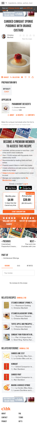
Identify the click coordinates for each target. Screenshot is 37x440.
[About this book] (5, 103)
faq (20, 413)
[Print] (22, 77)
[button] (6, 3)
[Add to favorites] (25, 77)
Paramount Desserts (21, 104)
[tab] (7, 265)
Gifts (20, 421)
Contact (4, 417)
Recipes (20, 115)
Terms (21, 417)
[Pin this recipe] (29, 77)
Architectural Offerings (11, 258)
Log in (25, 184)
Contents (31, 115)
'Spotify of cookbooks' (27, 221)
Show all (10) (21, 298)
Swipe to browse (8, 173)
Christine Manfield (10, 36)
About (12, 115)
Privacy (4, 421)
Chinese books (14, 8)
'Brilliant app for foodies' (9, 223)
